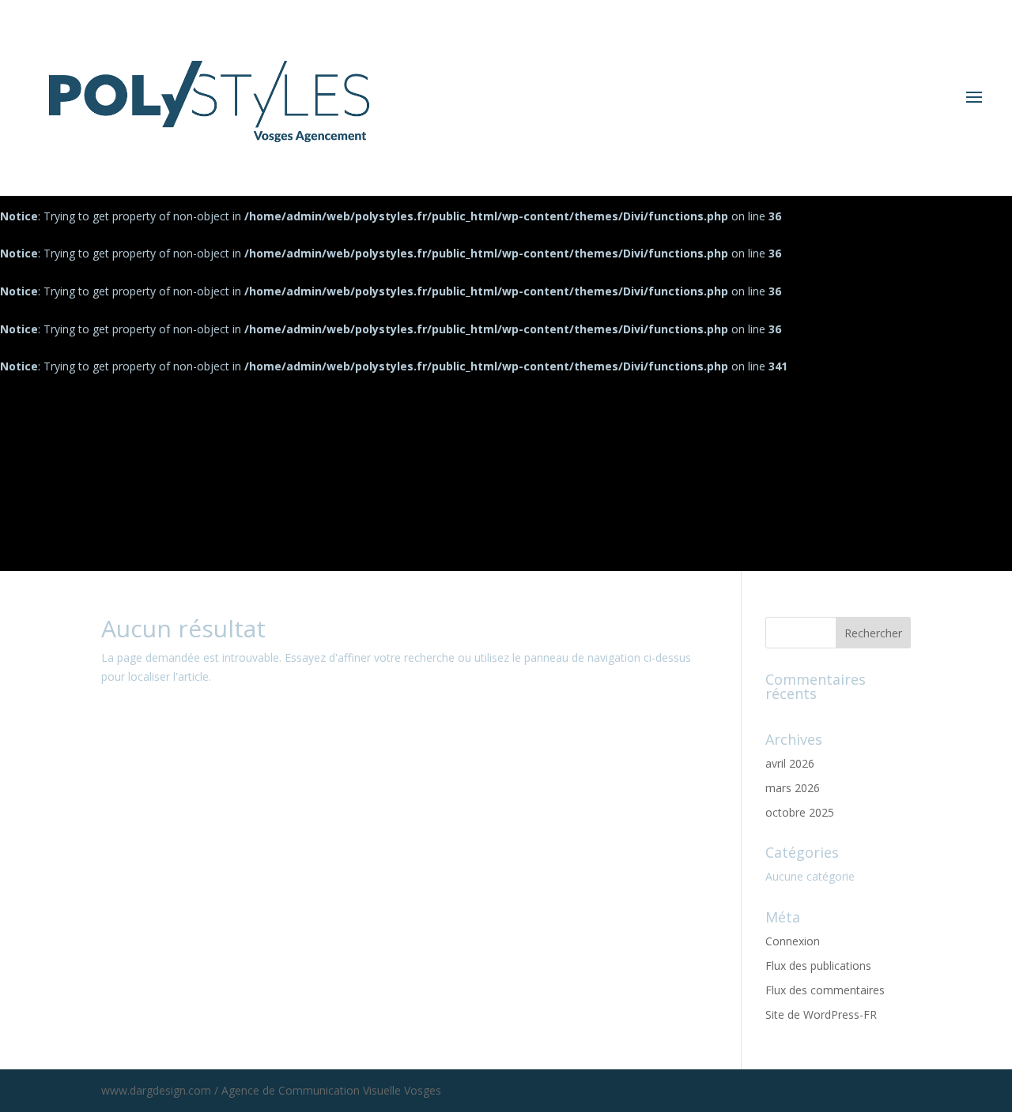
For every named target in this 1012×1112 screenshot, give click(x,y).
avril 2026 (789, 763)
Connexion (792, 941)
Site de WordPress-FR (821, 1014)
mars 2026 (792, 787)
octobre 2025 (799, 812)
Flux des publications (818, 965)
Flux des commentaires (825, 989)
